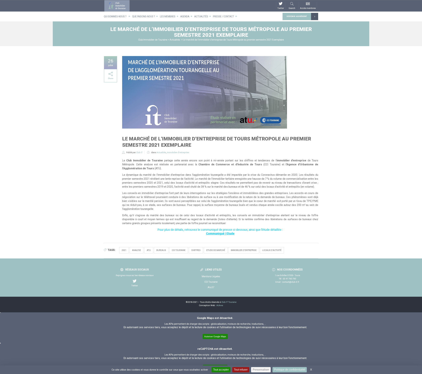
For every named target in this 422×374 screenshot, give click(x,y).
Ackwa (219, 305)
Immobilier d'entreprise (178, 152)
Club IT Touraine (228, 302)
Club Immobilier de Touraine (152, 40)
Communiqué (215, 233)
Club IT (139, 152)
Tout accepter (221, 369)
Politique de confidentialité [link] (289, 369)
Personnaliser (261, 369)
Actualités (175, 40)
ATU (149, 250)
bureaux (161, 250)
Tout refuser (241, 369)
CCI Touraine (178, 250)
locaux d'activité (271, 250)
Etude (230, 233)
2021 (124, 250)
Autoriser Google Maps (215, 336)
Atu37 (211, 287)
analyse (136, 250)
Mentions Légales (211, 276)
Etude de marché (215, 250)
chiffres (196, 250)
